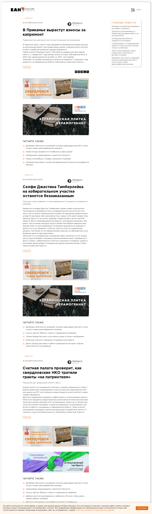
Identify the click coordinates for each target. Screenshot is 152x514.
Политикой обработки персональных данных (94, 510)
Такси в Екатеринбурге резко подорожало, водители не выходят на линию (124, 53)
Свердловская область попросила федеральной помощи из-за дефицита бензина (57, 164)
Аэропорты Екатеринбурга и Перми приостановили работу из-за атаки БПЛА (125, 33)
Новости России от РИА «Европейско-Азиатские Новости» (18, 9)
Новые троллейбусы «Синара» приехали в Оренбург (48, 159)
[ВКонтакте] (76, 72)
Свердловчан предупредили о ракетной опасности (48, 155)
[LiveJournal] (87, 72)
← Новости (28, 18)
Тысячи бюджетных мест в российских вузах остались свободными (55, 336)
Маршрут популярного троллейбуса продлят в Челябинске (51, 502)
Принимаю (142, 508)
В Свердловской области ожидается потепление (122, 39)
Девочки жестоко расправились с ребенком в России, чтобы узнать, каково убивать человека (55, 497)
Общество (26, 67)
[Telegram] (82, 72)
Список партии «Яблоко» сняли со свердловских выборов (51, 333)
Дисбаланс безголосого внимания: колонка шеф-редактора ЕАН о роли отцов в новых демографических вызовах (57, 147)
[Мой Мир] (85, 72)
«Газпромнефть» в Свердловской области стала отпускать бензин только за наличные (125, 46)
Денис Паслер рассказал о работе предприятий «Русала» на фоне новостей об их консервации (54, 345)
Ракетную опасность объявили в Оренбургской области (50, 340)
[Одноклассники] (79, 72)
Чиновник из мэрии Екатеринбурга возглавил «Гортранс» (126, 27)
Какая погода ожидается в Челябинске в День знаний (49, 152)
